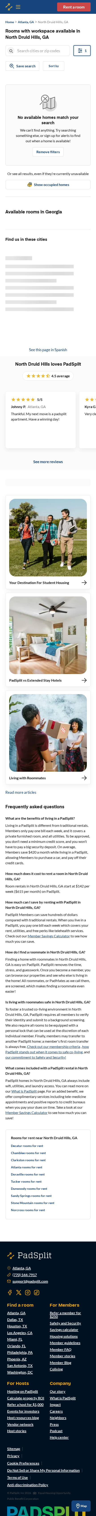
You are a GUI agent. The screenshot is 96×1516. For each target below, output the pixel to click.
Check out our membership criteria (53, 1046)
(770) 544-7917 (25, 1275)
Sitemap (13, 1448)
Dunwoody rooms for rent (29, 1188)
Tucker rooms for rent (26, 1181)
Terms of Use (17, 1477)
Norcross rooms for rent (28, 1210)
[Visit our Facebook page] (10, 1292)
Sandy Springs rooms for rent (31, 1196)
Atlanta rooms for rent (26, 1167)
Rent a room (74, 6)
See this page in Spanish (48, 349)
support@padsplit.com (30, 1281)
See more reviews (48, 461)
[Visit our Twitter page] (18, 1292)
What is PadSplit (24, 1091)
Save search (25, 66)
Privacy (13, 1456)
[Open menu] (9, 6)
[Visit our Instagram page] (27, 1292)
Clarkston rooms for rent (28, 1160)
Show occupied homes (51, 184)
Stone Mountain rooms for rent (32, 1203)
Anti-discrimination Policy (27, 1485)
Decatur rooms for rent (27, 1146)
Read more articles (20, 792)
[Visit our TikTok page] (36, 1292)
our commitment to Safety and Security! (35, 1057)
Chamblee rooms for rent (28, 1153)
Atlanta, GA (22, 1268)
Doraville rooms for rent (28, 1174)
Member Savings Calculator (49, 936)
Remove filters (48, 152)
